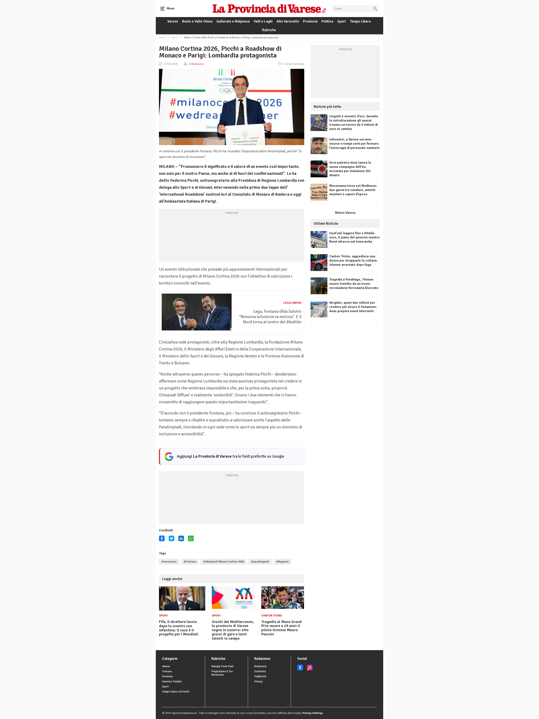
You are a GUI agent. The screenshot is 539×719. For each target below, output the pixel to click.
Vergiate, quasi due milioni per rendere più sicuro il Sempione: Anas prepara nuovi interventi (353, 307)
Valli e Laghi (263, 21)
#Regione (282, 561)
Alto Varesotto (287, 21)
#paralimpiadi (260, 561)
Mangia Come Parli (222, 666)
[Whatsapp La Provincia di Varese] (191, 540)
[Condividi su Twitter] (171, 540)
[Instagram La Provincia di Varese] (310, 669)
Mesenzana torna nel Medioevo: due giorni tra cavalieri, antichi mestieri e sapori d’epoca (353, 190)
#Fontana (190, 561)
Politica (327, 21)
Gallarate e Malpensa (233, 21)
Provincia (310, 21)
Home (162, 37)
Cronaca (167, 671)
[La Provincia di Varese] (269, 8)
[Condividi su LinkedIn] (181, 540)
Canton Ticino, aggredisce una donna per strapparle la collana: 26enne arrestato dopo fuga (353, 260)
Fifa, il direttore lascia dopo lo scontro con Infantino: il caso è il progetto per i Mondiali (178, 627)
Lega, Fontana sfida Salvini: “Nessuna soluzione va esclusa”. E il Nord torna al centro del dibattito (270, 317)
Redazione (260, 666)
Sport (341, 21)
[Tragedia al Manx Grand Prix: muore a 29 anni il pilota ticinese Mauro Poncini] (282, 608)
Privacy (258, 681)
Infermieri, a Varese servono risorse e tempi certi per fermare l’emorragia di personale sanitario (354, 143)
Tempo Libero (360, 21)
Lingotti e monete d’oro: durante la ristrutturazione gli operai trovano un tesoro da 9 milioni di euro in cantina (353, 122)
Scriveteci (260, 671)
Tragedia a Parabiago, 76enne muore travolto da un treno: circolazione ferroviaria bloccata (353, 283)
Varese (172, 21)
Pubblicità (260, 676)
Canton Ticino (271, 615)
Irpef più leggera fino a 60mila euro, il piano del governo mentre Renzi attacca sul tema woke (354, 237)
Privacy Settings (312, 713)
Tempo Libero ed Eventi (175, 691)
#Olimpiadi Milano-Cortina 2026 (223, 561)
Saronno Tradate (172, 681)
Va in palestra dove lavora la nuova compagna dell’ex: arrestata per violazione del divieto (350, 168)
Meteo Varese (345, 213)
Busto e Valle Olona (197, 21)
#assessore (169, 561)
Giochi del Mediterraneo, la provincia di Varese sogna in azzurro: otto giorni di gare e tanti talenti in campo (233, 630)
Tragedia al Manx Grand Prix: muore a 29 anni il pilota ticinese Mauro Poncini (281, 627)
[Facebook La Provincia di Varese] (162, 540)
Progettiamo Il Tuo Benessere (222, 673)
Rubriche (269, 30)
